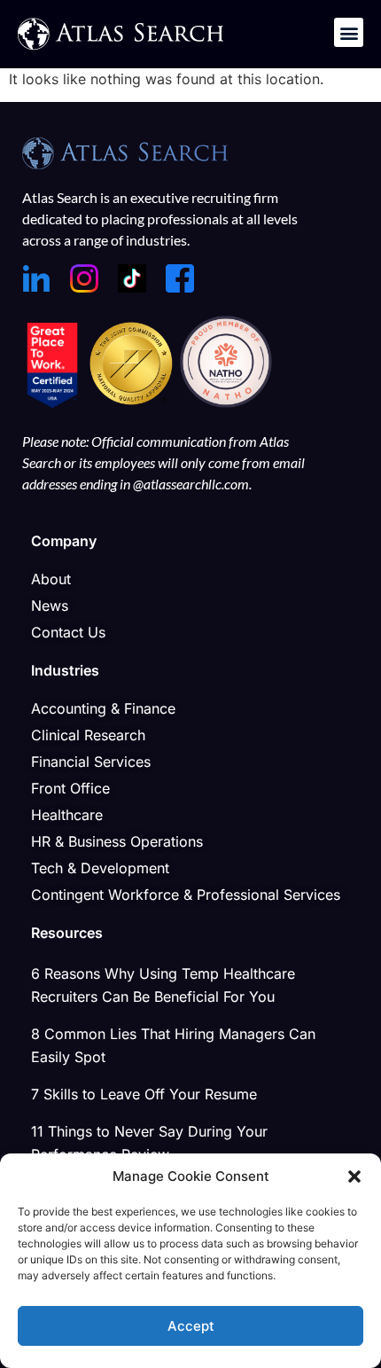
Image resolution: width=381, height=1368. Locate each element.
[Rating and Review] (52, 402)
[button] (354, 1176)
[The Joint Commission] (133, 402)
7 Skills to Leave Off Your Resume (144, 1094)
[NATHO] (226, 402)
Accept (190, 1325)
